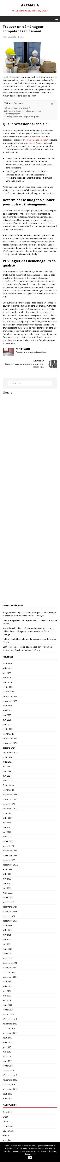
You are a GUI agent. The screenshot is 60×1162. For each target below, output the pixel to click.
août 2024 (7, 757)
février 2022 (8, 897)
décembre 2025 (10, 696)
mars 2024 (7, 780)
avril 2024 (7, 775)
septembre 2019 (10, 1033)
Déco (5, 1121)
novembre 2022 (10, 855)
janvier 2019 (8, 1070)
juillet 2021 (8, 930)
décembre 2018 (10, 1075)
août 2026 (7, 663)
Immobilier (7, 1140)
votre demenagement (35, 140)
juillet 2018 (8, 1098)
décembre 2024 (10, 738)
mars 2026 (7, 682)
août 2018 (7, 1094)
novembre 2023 (10, 799)
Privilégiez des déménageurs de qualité (22, 117)
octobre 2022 (9, 860)
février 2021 (8, 953)
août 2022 (7, 869)
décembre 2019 (10, 1019)
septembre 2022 (10, 864)
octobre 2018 (9, 1084)
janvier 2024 (8, 789)
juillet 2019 (8, 1042)
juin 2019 (7, 1047)
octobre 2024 (9, 747)
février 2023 (8, 841)
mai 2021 (7, 939)
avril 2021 (7, 944)
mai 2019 (7, 1051)
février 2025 (8, 729)
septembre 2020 (10, 977)
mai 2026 (7, 677)
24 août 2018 (10, 37)
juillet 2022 (8, 874)
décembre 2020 (10, 963)
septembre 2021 (10, 920)
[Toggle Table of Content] (51, 104)
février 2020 (8, 1009)
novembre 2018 (10, 1080)
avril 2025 (7, 719)
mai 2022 (7, 883)
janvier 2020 (8, 1014)
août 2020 (7, 981)
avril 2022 (7, 888)
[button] (56, 19)
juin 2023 (7, 822)
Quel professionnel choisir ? (18, 108)
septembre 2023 (10, 808)
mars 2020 (7, 1005)
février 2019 (8, 1065)
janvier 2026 (8, 691)
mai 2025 (7, 715)
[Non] (56, 1152)
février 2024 (8, 785)
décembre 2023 (10, 794)
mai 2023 (7, 827)
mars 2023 (7, 836)
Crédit (5, 1117)
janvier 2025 (8, 733)
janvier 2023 (8, 846)
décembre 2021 (10, 906)
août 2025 (7, 705)
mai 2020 (7, 995)
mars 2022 (7, 892)
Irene (22, 37)
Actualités (7, 1112)
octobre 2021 (9, 916)
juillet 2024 (8, 761)
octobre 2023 (9, 804)
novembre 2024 (10, 743)
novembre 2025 (10, 701)
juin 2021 (7, 934)
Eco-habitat (8, 1126)
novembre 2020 (10, 967)
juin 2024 (7, 766)
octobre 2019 (9, 1028)
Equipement (8, 1131)
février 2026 (8, 687)
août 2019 (7, 1037)
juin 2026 (7, 673)
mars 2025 (7, 724)
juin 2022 (7, 878)
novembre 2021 (10, 911)
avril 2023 (7, 832)
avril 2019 (7, 1056)
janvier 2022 (8, 902)
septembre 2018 (10, 1089)
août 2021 (7, 925)
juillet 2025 (8, 710)
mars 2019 (7, 1061)
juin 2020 (7, 991)
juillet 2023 (8, 818)
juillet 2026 (8, 668)
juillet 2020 (8, 986)
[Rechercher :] (30, 383)
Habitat (6, 1135)
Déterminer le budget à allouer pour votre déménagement (23, 112)
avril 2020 (7, 1000)
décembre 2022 (10, 850)
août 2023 (7, 813)
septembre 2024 (10, 752)
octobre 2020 (9, 972)
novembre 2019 (10, 1023)
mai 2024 (7, 771)
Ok (30, 1158)
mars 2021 (7, 949)
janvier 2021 (8, 958)
